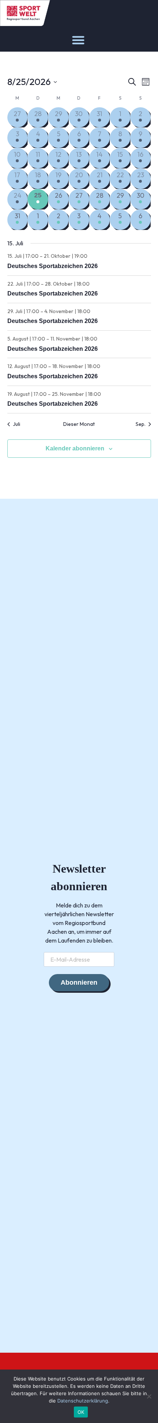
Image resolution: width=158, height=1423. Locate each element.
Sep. (141, 424)
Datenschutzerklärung (82, 1401)
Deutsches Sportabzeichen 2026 (52, 266)
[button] (78, 40)
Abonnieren (79, 982)
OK (81, 1412)
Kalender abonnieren (75, 448)
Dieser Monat (79, 424)
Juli (16, 424)
